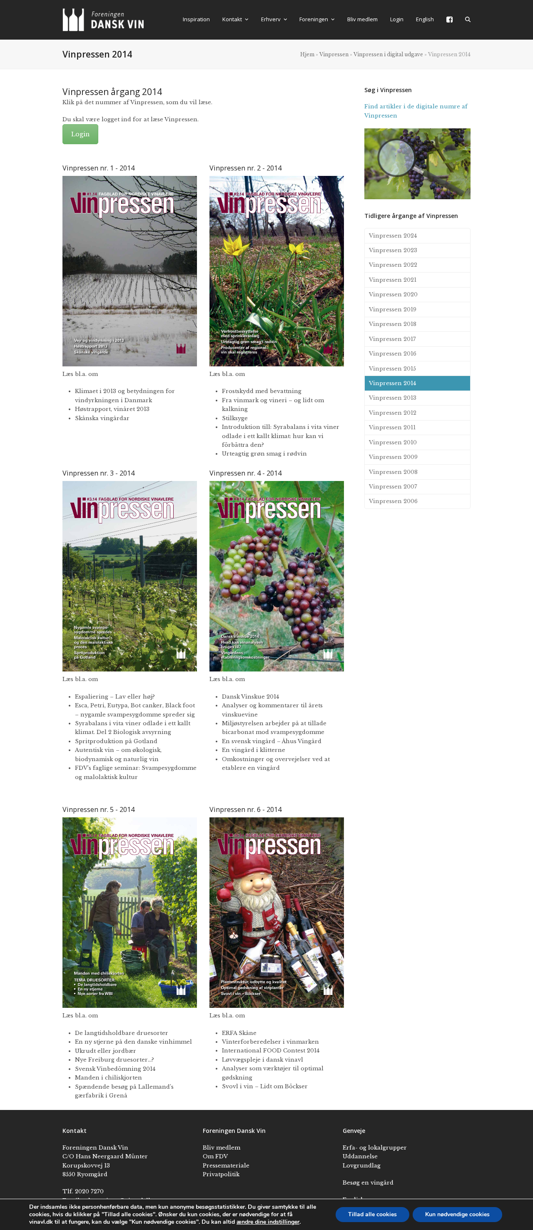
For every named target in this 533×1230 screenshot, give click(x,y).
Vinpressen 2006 (393, 501)
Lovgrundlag (362, 1165)
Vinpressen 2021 (392, 279)
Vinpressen (334, 54)
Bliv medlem (221, 1147)
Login (80, 134)
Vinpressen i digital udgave (388, 54)
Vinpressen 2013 (392, 397)
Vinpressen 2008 (393, 472)
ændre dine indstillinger (268, 1222)
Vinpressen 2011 (392, 427)
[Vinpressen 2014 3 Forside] (129, 576)
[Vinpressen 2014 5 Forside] (129, 912)
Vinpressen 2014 (392, 383)
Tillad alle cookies (372, 1214)
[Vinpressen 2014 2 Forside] (276, 271)
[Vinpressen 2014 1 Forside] (129, 271)
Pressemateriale (226, 1165)
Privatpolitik (221, 1174)
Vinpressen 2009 (393, 457)
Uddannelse (360, 1156)
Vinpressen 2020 (393, 294)
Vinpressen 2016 (392, 353)
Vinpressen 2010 (393, 442)
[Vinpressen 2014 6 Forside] (276, 912)
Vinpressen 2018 (392, 324)
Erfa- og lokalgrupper (375, 1147)
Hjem (307, 54)
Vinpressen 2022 (393, 264)
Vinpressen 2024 (393, 235)
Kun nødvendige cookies (457, 1214)
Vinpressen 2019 (392, 309)
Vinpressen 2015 (392, 368)
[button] (468, 19)
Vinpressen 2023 (393, 250)
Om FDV (215, 1156)
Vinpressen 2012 (392, 412)
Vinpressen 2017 (392, 339)
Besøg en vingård (368, 1182)
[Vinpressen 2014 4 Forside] (276, 576)
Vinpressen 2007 (393, 486)
